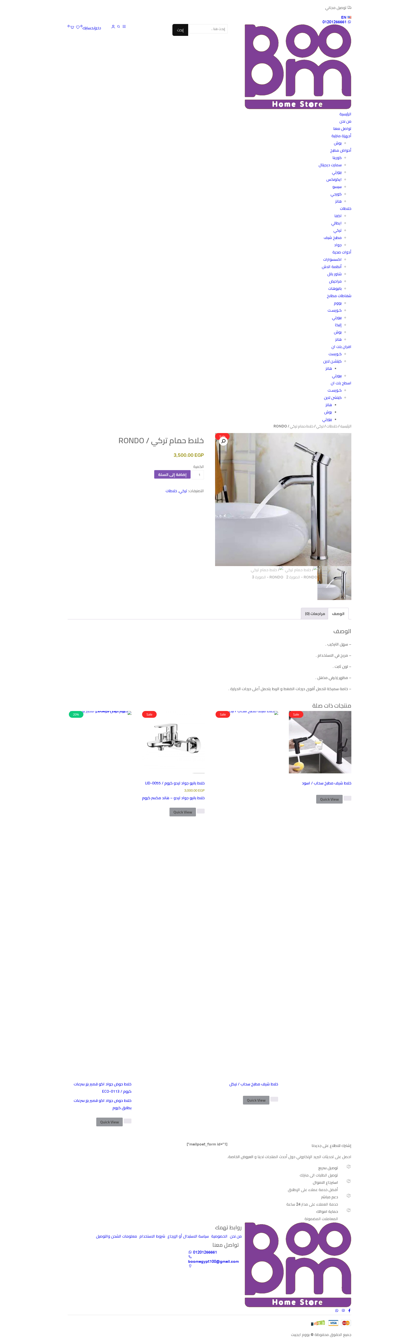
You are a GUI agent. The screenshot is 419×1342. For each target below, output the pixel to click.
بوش (338, 143)
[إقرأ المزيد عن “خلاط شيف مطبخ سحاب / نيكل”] (274, 1099)
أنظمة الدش (332, 266)
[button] (223, 441)
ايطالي (336, 223)
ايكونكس (334, 179)
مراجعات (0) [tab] (315, 613)
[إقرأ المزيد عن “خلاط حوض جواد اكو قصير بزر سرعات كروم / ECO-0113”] (127, 1121)
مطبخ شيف (333, 237)
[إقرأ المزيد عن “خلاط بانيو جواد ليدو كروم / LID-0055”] (201, 811)
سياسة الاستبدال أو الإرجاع (188, 1236)
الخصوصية (219, 1236)
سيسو (337, 186)
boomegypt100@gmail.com (213, 1261)
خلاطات (345, 208)
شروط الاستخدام (152, 1236)
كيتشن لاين (333, 397)
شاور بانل (334, 274)
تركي (337, 230)
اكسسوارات (332, 259)
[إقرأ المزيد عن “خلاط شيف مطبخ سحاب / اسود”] (347, 798)
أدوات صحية (341, 252)
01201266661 (334, 22)
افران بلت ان (341, 346)
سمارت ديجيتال (330, 165)
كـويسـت (335, 310)
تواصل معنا (342, 128)
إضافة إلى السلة (172, 474)
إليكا (338, 325)
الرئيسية (345, 114)
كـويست (335, 354)
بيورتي (337, 172)
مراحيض (335, 281)
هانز (338, 201)
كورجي (336, 194)
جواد (338, 245)
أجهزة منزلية (341, 136)
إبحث (180, 29)
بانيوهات (335, 288)
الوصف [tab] (338, 613)
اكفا (338, 215)
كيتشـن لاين (332, 361)
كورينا (337, 157)
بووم (338, 303)
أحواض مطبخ (340, 150)
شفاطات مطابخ (339, 295)
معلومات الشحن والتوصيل (116, 1236)
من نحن (345, 121)
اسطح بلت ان (341, 383)
